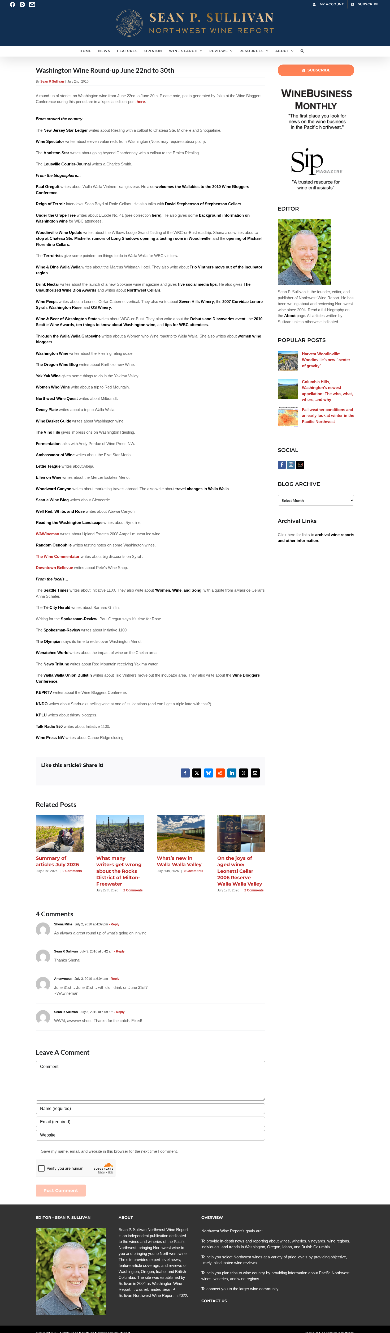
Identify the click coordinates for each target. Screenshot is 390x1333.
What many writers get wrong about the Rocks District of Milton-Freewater (119, 871)
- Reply (113, 924)
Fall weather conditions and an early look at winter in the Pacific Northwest (328, 415)
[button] (302, 51)
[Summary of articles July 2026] (60, 817)
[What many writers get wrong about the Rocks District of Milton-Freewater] (120, 817)
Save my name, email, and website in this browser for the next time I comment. (109, 1151)
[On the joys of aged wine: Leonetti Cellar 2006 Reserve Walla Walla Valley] (241, 817)
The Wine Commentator (58, 556)
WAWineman (47, 534)
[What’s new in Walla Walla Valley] (181, 817)
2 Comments (133, 890)
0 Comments (72, 871)
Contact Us (214, 1300)
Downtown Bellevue (54, 567)
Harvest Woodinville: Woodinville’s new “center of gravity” (326, 360)
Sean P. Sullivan (52, 81)
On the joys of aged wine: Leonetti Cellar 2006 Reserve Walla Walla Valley (239, 871)
